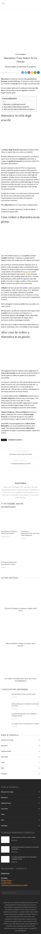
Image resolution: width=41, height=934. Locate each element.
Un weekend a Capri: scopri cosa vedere (20, 454)
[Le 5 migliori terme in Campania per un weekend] (5, 726)
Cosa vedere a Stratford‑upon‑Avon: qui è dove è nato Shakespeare (30, 533)
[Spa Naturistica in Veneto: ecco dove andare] (5, 696)
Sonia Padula (5, 72)
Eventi (20, 762)
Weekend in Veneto (15, 440)
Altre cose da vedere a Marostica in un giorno (19, 109)
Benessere (20, 745)
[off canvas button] (3, 3)
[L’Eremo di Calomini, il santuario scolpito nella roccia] (20, 595)
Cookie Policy (6, 883)
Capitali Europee (20, 751)
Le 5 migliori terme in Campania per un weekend (25, 723)
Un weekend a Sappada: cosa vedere (20, 463)
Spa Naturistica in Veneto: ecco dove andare (24, 694)
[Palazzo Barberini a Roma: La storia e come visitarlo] (10, 520)
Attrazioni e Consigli (20, 740)
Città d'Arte (20, 54)
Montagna (20, 773)
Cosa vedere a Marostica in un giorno (16, 107)
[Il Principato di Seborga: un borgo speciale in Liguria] (10, 551)
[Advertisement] (20, 30)
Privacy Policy (6, 880)
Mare (20, 768)
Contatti (4, 878)
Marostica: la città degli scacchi (14, 104)
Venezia (26, 272)
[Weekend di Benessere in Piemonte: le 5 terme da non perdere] (5, 706)
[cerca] (37, 4)
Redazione (5, 873)
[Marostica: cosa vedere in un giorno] (20, 67)
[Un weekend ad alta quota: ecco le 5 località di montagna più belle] (5, 716)
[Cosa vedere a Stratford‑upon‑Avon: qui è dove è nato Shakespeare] (30, 520)
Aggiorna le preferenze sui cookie (14, 885)
